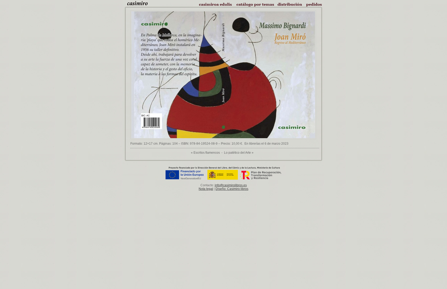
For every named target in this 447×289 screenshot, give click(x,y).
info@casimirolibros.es (231, 185)
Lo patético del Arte (237, 152)
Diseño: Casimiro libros (231, 189)
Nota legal (206, 189)
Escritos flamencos (206, 152)
